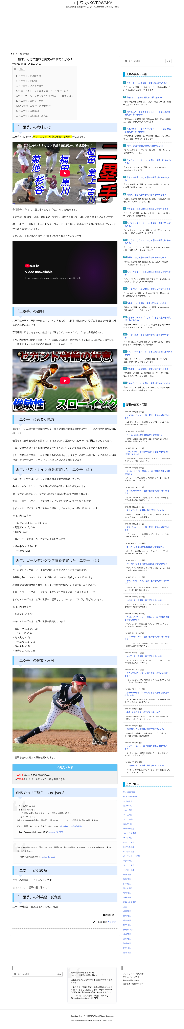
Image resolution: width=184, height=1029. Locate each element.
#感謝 (91, 992)
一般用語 (127, 874)
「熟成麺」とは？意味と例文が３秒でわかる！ (147, 369)
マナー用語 (128, 861)
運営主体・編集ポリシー (133, 984)
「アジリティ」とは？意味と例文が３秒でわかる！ (146, 564)
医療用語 (127, 879)
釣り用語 (127, 948)
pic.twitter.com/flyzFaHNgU (71, 826)
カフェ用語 (128, 806)
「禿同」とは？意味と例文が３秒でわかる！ (146, 194)
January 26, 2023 (55, 832)
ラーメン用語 (128, 865)
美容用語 (127, 920)
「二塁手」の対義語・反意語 (32, 116)
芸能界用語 (128, 930)
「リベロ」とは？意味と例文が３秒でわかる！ (144, 600)
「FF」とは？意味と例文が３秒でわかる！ (145, 146)
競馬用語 (127, 916)
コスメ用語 (128, 819)
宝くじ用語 (128, 888)
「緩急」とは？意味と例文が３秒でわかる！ (146, 303)
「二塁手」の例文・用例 (30, 101)
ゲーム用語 (128, 815)
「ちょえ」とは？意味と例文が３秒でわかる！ (147, 209)
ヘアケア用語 (128, 851)
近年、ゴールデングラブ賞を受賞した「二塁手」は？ (44, 96)
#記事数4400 (84, 992)
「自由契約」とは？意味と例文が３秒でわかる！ (145, 729)
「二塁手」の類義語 (27, 110)
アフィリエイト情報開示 (133, 974)
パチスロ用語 (128, 842)
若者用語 (127, 934)
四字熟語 (127, 884)
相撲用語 (127, 911)
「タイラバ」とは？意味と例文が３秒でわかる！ (148, 383)
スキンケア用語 (129, 833)
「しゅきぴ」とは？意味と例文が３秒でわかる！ (148, 289)
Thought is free (107, 1020)
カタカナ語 (128, 801)
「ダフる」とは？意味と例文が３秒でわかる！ (144, 435)
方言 (125, 907)
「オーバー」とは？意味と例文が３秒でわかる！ (145, 547)
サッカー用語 (128, 829)
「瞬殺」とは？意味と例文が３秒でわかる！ (146, 257)
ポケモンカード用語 (131, 856)
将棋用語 (127, 897)
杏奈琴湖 (111, 922)
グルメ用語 (128, 810)
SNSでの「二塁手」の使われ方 (33, 106)
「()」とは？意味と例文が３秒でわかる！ (145, 97)
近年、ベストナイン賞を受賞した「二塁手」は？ (42, 91)
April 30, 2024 (92, 998)
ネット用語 (128, 838)
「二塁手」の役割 (26, 81)
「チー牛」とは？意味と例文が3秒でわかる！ (147, 83)
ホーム (15, 54)
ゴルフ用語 (128, 824)
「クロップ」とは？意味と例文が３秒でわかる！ (145, 510)
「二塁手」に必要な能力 (30, 86)
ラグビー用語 (128, 870)
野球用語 (26, 54)
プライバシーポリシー (132, 977)
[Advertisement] (92, 30)
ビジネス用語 (128, 847)
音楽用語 (127, 953)
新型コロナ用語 (129, 902)
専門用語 (127, 893)
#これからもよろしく (103, 992)
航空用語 (127, 925)
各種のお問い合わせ (131, 980)
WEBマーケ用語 (130, 796)
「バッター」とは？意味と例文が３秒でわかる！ (145, 765)
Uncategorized (129, 792)
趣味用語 (127, 939)
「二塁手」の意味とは (28, 76)
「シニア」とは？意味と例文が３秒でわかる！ (144, 656)
